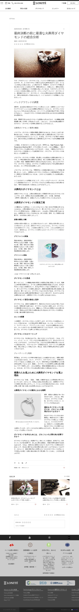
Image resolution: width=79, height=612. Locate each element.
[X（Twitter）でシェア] (18, 463)
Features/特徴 (51, 600)
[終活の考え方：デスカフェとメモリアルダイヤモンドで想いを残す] (23, 487)
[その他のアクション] (64, 29)
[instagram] (49, 537)
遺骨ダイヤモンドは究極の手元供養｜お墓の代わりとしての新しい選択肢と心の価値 (54, 499)
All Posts (12, 19)
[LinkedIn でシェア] (22, 463)
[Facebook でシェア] (15, 463)
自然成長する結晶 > (49, 573)
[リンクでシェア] (26, 463)
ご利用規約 (29, 610)
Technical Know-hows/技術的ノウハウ (33, 597)
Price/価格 (50, 592)
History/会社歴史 (8, 593)
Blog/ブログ (7, 600)
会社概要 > (11, 564)
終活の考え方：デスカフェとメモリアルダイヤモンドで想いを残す (23, 499)
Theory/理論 (26, 592)
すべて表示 (67, 476)
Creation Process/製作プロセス (31, 595)
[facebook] (10, 537)
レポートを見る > (67, 567)
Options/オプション (53, 595)
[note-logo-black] (69, 537)
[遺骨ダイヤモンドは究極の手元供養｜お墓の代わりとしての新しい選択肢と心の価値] (55, 487)
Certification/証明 (52, 597)
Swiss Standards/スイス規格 (11, 595)
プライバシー (49, 610)
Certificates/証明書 (9, 597)
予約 (9, 3)
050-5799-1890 (18, 3)
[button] (64, 3)
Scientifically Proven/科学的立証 (31, 600)
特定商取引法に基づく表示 (69, 610)
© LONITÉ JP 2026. (9, 609)
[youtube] (30, 537)
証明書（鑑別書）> (30, 567)
